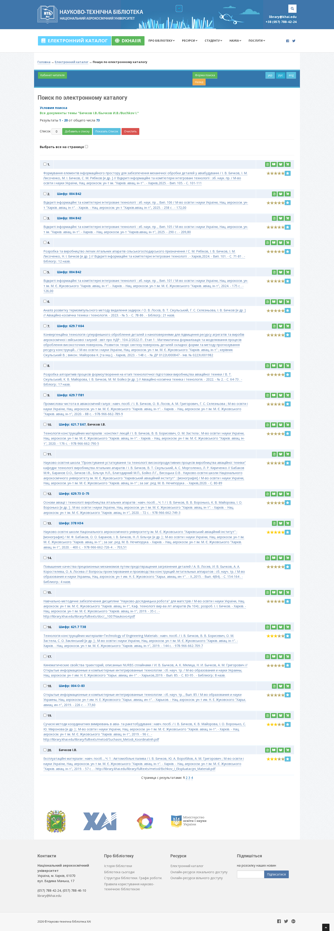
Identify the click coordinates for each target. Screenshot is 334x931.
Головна (43, 62)
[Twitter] (293, 41)
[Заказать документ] (288, 164)
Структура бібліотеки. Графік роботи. (133, 878)
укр (270, 75)
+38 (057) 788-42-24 (281, 22)
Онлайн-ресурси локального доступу (198, 872)
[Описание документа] (267, 164)
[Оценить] (288, 173)
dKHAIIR (130, 41)
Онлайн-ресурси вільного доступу (196, 878)
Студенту (212, 41)
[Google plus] (293, 921)
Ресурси (189, 41)
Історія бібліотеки (118, 866)
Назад (199, 82)
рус (280, 75)
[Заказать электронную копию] (281, 164)
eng (291, 75)
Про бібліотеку (160, 41)
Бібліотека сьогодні (119, 872)
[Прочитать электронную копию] (274, 164)
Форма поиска (205, 75)
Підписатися (276, 874)
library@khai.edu (283, 17)
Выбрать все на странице (62, 147)
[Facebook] (287, 41)
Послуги (256, 41)
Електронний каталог (76, 41)
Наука (234, 41)
